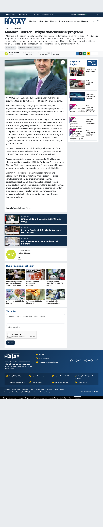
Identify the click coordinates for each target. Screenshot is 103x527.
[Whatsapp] (92, 360)
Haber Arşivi (82, 382)
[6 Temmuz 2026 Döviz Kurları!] (15, 294)
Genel (48, 392)
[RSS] (96, 360)
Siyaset (69, 21)
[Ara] (94, 21)
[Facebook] (70, 360)
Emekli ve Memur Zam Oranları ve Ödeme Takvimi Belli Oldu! (15, 283)
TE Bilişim (95, 392)
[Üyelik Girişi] (96, 14)
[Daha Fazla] (88, 53)
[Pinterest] (77, 360)
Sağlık (77, 21)
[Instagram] (81, 360)
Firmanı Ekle (48, 15)
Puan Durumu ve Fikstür (17, 382)
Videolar (24, 15)
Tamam (77, 398)
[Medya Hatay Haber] (15, 21)
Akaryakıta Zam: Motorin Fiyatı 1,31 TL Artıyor (54, 283)
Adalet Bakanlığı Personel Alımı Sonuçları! (32, 283)
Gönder (10, 343)
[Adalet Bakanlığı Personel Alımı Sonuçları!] (35, 274)
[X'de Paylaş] (80, 53)
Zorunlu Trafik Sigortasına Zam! (53, 302)
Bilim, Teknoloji (17, 392)
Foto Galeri (12, 15)
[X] (74, 360)
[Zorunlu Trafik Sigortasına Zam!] (55, 294)
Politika (42, 392)
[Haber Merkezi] (11, 254)
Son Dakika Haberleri (62, 382)
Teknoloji (8, 392)
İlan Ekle (36, 15)
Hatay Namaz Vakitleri (63, 376)
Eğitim (61, 390)
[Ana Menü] (97, 21)
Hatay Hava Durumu (39, 376)
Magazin (84, 21)
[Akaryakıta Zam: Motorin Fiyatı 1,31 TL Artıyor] (55, 274)
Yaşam (56, 390)
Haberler (8, 28)
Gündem (32, 21)
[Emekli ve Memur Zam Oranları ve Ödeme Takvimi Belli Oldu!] (15, 274)
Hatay (40, 21)
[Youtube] (89, 360)
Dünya (62, 21)
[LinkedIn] (85, 360)
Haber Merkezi (25, 253)
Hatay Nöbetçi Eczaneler (17, 376)
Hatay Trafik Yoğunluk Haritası (84, 377)
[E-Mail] (19, 257)
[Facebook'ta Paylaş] (77, 53)
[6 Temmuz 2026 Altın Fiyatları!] (35, 294)
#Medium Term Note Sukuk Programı (29, 48)
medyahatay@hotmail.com (48, 362)
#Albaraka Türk (10, 48)
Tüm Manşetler (37, 382)
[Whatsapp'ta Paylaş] (84, 53)
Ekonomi (54, 21)
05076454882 (44, 358)
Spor (47, 21)
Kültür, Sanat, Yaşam (31, 392)
